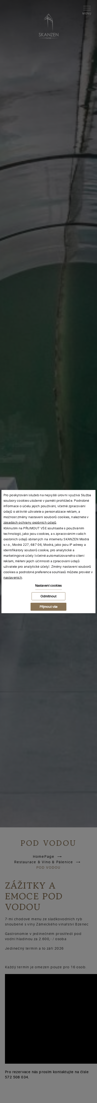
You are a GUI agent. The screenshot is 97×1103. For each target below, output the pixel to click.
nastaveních (12, 577)
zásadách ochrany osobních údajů (29, 522)
